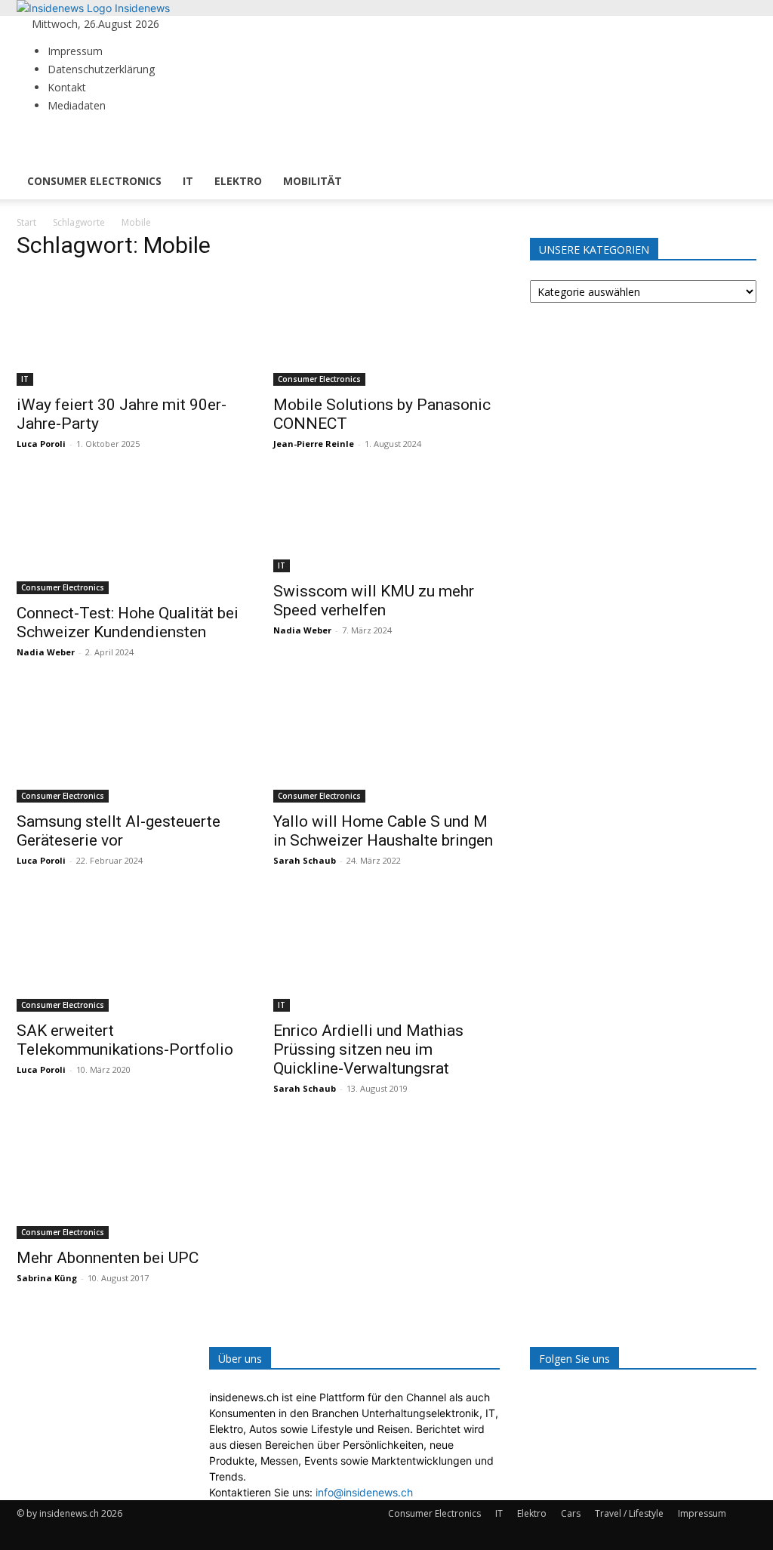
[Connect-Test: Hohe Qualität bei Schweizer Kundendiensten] (130, 538)
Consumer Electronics (94, 181)
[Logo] (71, 155)
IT (188, 181)
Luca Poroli (41, 443)
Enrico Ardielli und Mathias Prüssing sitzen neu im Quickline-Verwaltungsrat (368, 1049)
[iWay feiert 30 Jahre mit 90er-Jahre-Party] (130, 330)
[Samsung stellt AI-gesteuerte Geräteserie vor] (130, 747)
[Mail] (194, 24)
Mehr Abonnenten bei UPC (108, 1258)
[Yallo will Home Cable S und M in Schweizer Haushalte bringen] (386, 747)
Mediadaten (77, 105)
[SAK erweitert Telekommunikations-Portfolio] (130, 955)
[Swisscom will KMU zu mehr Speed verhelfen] (386, 527)
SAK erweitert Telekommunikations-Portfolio (125, 1040)
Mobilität (312, 181)
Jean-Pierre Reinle (313, 443)
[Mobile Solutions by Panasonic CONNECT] (386, 330)
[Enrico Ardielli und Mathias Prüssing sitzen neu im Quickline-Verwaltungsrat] (386, 955)
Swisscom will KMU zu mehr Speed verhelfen (373, 600)
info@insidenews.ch (364, 1492)
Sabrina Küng (47, 1277)
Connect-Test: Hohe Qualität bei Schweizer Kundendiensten (128, 622)
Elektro (238, 181)
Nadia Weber (46, 652)
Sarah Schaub (304, 860)
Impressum (75, 51)
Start (26, 222)
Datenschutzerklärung (101, 69)
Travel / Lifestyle (629, 1513)
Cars (571, 1513)
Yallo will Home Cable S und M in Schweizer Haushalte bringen (383, 830)
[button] (738, 144)
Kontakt (67, 87)
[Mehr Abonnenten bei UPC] (130, 1183)
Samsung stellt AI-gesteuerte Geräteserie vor (118, 830)
